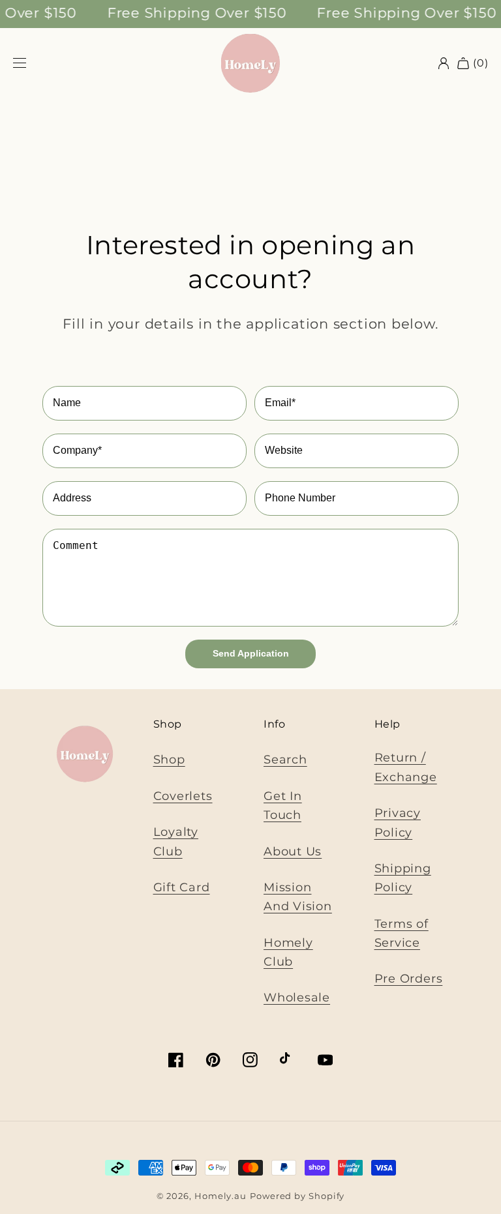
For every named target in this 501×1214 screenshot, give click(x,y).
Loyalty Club (175, 841)
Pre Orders (408, 978)
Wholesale (297, 997)
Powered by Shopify (297, 1196)
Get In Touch (283, 805)
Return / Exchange (405, 767)
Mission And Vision (298, 896)
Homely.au (220, 1196)
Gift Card (181, 887)
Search (285, 759)
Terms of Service (401, 933)
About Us (293, 851)
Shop (169, 759)
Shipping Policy (402, 878)
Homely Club (288, 952)
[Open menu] (19, 63)
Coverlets (183, 795)
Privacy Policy (397, 822)
